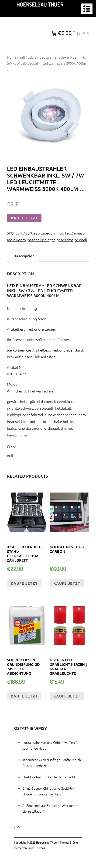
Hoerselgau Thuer (40, 4)
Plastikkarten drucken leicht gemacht (48, 776)
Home (11, 57)
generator (65, 239)
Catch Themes (36, 848)
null (22, 57)
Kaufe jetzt (24, 217)
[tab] (24, 256)
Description (24, 255)
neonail (81, 239)
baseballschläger (41, 239)
